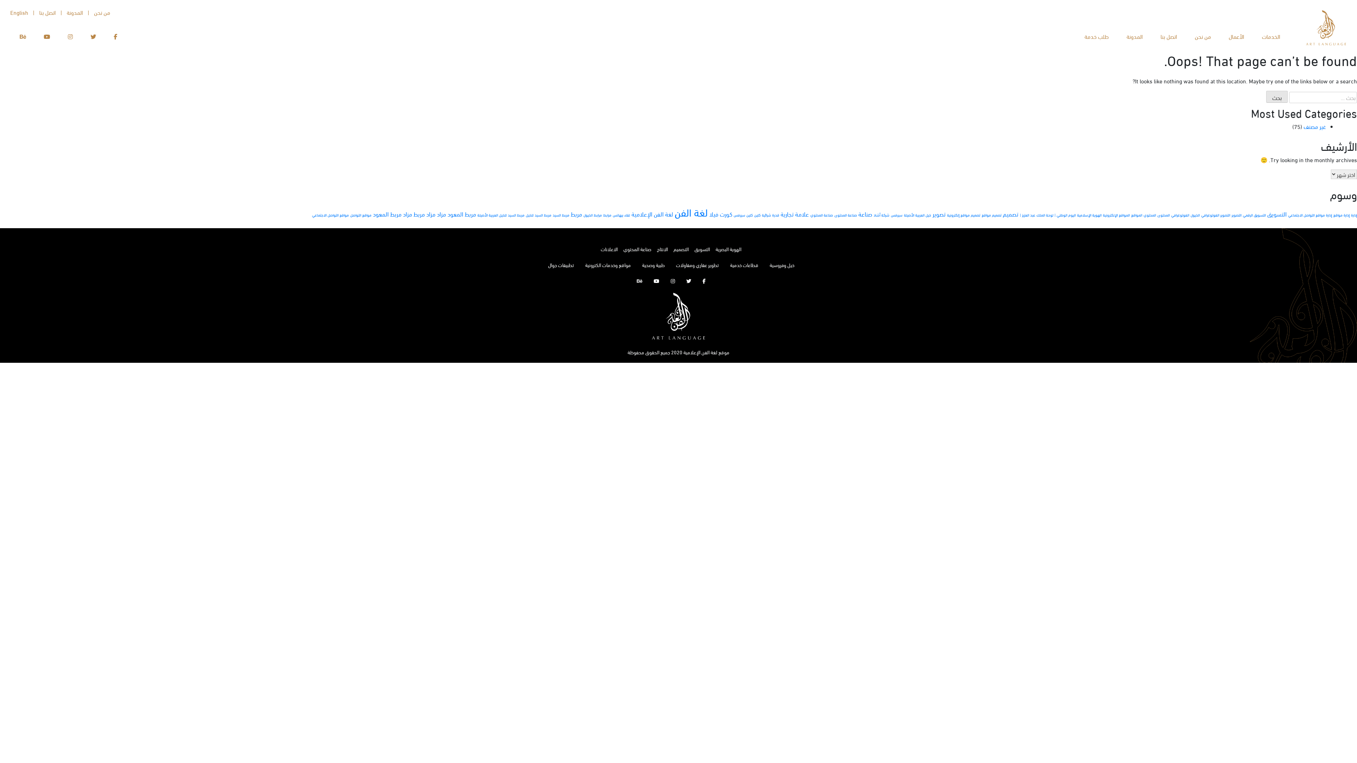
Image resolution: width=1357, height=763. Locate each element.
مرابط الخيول (592, 215)
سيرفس (897, 215)
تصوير (939, 213)
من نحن (1203, 36)
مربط (576, 213)
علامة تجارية (795, 213)
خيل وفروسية (782, 264)
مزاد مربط (424, 213)
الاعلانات (609, 249)
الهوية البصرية (728, 249)
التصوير (1236, 215)
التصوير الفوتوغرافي (1215, 215)
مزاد (441, 213)
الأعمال (1236, 36)
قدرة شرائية (770, 215)
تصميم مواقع (991, 215)
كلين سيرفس (743, 215)
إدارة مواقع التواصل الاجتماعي (1310, 215)
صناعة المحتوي (821, 215)
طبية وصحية (653, 264)
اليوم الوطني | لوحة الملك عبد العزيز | (1048, 215)
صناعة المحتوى (845, 215)
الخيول (1195, 215)
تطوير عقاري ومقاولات (697, 264)
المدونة (1135, 36)
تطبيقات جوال (561, 264)
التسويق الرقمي (1254, 215)
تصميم (1010, 213)
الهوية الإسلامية (1089, 215)
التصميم (681, 249)
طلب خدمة (1097, 36)
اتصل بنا (1169, 36)
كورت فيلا (720, 213)
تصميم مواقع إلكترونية (963, 215)
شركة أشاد (881, 215)
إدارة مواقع (1341, 215)
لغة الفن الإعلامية (652, 213)
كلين (757, 215)
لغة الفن (691, 211)
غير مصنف (1315, 126)
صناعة (865, 213)
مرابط (607, 215)
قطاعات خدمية (744, 264)
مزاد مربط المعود (392, 213)
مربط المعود (461, 213)
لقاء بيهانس (621, 215)
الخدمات (1271, 36)
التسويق (1277, 213)
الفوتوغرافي (1180, 215)
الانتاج (662, 249)
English (19, 12)
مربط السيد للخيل (538, 215)
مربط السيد (561, 215)
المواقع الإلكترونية (1116, 215)
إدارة (1354, 215)
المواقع (1136, 215)
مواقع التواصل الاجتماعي (330, 215)
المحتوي (1150, 215)
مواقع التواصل (360, 215)
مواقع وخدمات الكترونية (608, 264)
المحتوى (1163, 215)
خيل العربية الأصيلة (917, 215)
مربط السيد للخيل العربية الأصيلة (500, 215)
